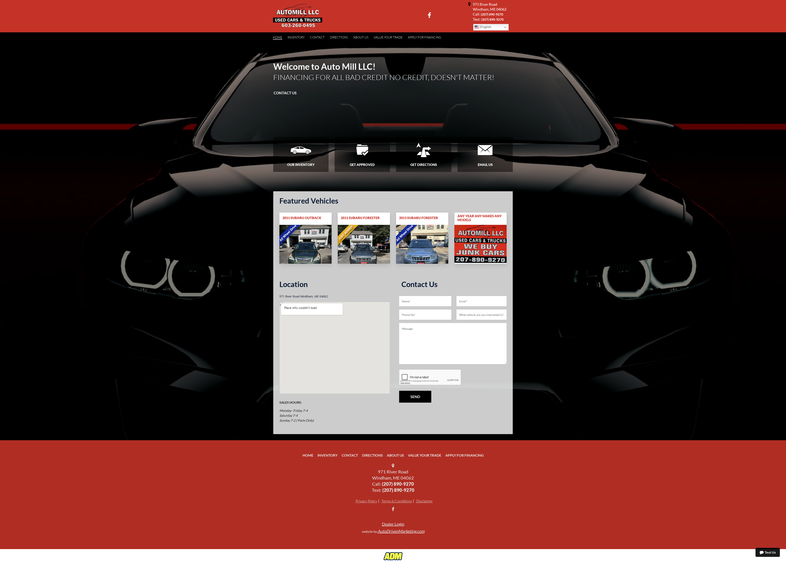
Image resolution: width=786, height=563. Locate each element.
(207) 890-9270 (492, 14)
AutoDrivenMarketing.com (401, 531)
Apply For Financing (464, 455)
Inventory (327, 455)
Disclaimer (424, 501)
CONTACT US (285, 93)
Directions (372, 455)
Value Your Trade (424, 455)
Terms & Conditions (396, 501)
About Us (395, 455)
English (485, 27)
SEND (415, 396)
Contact (350, 455)
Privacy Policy (366, 501)
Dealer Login (393, 523)
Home (308, 455)
